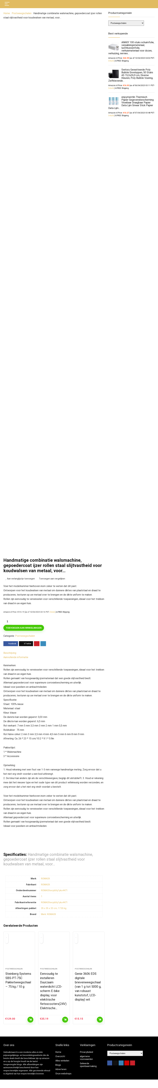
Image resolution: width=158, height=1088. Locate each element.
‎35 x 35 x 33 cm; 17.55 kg (53, 908)
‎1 (41, 896)
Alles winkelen (62, 1060)
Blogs (58, 1065)
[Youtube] (126, 1062)
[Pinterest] (132, 1062)
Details (52, 612)
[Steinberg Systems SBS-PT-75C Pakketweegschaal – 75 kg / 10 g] (19, 951)
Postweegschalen (21, 13)
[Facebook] (109, 1062)
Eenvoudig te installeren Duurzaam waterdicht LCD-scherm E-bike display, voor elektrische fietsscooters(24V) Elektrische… (53, 991)
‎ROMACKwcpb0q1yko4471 (54, 890)
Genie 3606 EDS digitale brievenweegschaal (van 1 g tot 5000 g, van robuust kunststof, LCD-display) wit (88, 986)
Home (6, 13)
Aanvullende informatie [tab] (15, 657)
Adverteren (61, 1069)
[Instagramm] (121, 1062)
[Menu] (7, 4)
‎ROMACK (45, 878)
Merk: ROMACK (48, 914)
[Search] (150, 4)
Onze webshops (63, 1073)
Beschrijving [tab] (9, 652)
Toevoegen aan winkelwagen (24, 628)
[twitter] (115, 1062)
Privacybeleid (86, 1052)
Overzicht (60, 1056)
